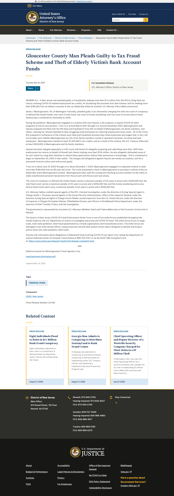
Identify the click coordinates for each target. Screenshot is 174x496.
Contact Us (143, 14)
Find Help (132, 14)
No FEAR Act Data (98, 475)
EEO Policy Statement (99, 481)
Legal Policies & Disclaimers (70, 472)
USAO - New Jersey (34, 296)
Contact (129, 486)
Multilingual (126, 465)
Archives (30, 478)
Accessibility (63, 465)
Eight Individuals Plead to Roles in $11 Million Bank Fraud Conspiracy (43, 340)
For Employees (64, 484)
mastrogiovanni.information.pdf (41, 256)
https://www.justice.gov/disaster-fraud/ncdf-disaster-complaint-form (61, 241)
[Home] (46, 22)
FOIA (28, 484)
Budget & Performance (37, 472)
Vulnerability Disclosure (100, 488)
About (29, 465)
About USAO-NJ (118, 14)
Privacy (60, 478)
